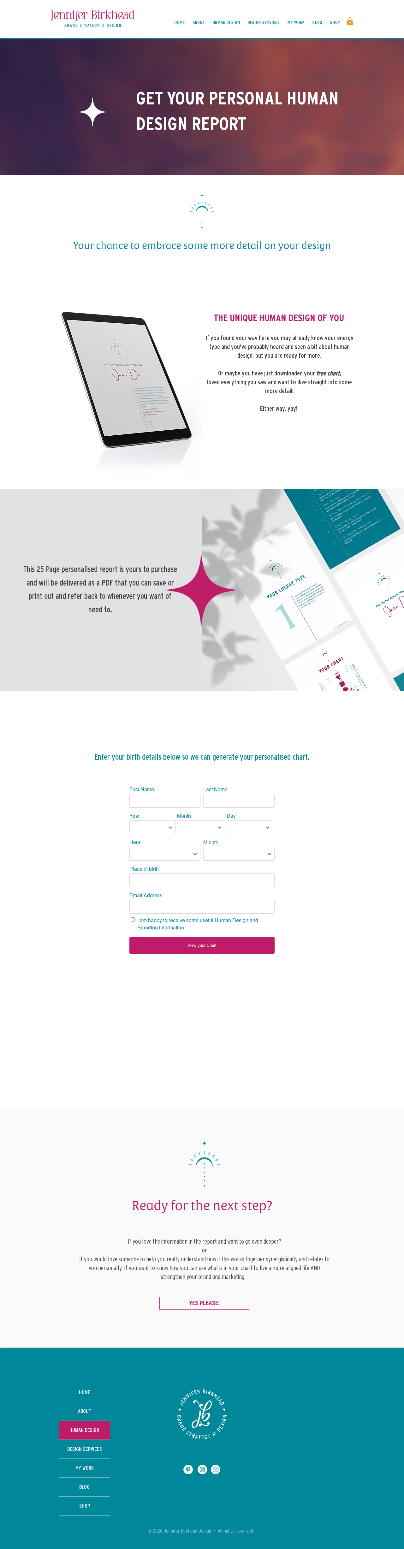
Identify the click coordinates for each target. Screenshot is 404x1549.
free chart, (328, 373)
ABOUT (84, 1411)
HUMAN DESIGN (84, 1430)
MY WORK (84, 1468)
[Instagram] (202, 1469)
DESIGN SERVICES (84, 1449)
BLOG (84, 1487)
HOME (84, 1392)
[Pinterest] (188, 1469)
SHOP (84, 1506)
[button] (350, 21)
